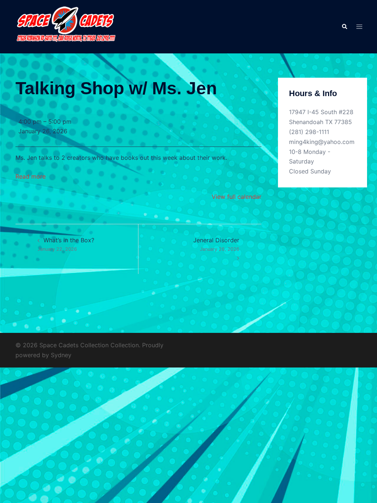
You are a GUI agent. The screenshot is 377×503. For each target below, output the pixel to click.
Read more (30, 176)
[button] (344, 26)
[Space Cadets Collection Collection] (65, 26)
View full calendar (236, 196)
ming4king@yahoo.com (322, 141)
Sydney (61, 355)
